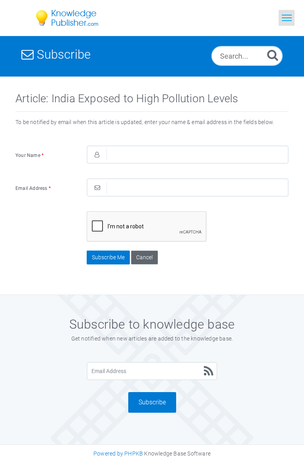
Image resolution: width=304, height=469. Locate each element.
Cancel (144, 257)
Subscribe (152, 402)
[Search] (273, 55)
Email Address (33, 188)
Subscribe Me (108, 257)
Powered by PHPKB (118, 453)
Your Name (29, 155)
